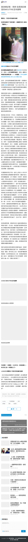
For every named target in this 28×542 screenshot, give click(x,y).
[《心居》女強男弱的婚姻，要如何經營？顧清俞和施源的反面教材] (5, 458)
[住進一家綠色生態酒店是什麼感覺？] (5, 481)
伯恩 (5, 66)
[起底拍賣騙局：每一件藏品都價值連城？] (5, 504)
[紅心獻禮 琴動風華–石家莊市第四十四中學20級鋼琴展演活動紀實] (5, 474)
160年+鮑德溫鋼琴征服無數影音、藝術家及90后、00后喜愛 (18, 450)
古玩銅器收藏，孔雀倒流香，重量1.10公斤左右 (18, 488)
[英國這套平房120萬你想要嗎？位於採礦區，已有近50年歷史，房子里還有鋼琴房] (5, 443)
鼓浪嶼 (20, 70)
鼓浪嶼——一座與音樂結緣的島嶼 (18, 496)
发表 (23, 531)
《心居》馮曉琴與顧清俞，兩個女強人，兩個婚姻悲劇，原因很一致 (18, 511)
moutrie (4, 401)
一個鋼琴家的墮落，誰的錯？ (18, 465)
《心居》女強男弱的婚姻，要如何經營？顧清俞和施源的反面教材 (18, 458)
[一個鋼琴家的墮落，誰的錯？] (5, 466)
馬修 (2, 66)
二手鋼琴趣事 (11, 401)
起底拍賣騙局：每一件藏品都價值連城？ (18, 504)
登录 (3, 531)
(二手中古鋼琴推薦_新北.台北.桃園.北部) (12, 62)
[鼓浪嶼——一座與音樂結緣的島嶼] (5, 497)
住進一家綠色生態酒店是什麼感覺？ (18, 481)
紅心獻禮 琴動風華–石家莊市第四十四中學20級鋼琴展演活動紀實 (18, 473)
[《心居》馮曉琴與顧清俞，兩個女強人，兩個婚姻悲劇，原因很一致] (5, 512)
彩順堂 (6, 85)
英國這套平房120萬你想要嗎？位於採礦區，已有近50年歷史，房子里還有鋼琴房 (18, 442)
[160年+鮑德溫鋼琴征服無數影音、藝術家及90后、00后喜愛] (5, 450)
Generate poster (7, 415)
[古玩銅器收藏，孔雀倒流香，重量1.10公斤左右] (5, 489)
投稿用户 (3, 12)
